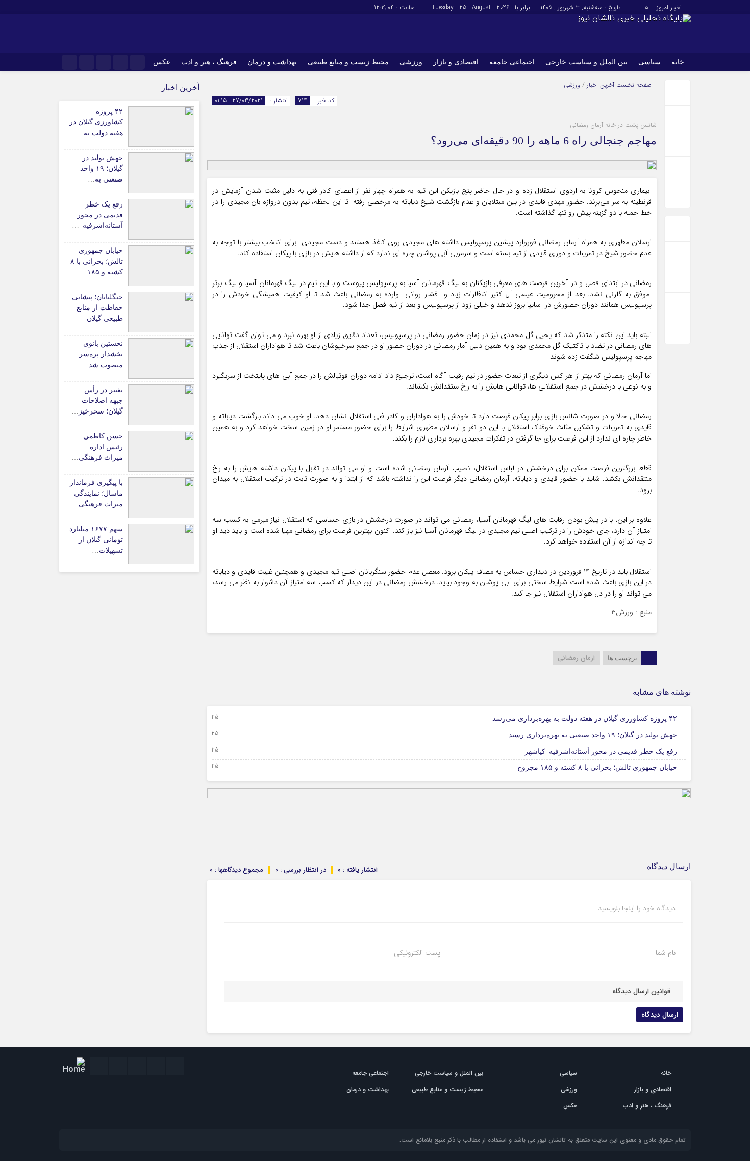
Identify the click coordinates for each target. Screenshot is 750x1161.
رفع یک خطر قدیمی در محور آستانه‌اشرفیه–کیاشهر (600, 751)
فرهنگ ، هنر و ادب (209, 62)
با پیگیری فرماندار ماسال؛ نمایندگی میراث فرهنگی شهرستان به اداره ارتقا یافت (96, 504)
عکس (161, 62)
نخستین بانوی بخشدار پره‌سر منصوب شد (101, 354)
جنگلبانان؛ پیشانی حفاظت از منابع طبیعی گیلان (97, 307)
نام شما (666, 953)
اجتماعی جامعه (512, 62)
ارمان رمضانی (576, 658)
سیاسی (649, 62)
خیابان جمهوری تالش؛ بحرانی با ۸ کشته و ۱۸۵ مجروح (597, 767)
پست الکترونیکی (417, 953)
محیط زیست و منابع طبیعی (348, 62)
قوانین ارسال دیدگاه (641, 991)
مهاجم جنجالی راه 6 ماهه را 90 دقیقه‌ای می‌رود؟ (544, 140)
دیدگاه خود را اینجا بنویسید (637, 908)
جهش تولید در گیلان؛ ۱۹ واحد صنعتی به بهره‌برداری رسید (593, 735)
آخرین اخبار (600, 85)
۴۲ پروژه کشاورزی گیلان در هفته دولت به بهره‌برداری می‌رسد (584, 719)
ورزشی (410, 62)
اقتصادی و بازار (456, 62)
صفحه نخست (633, 85)
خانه (677, 62)
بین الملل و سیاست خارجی (586, 62)
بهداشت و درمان (272, 62)
